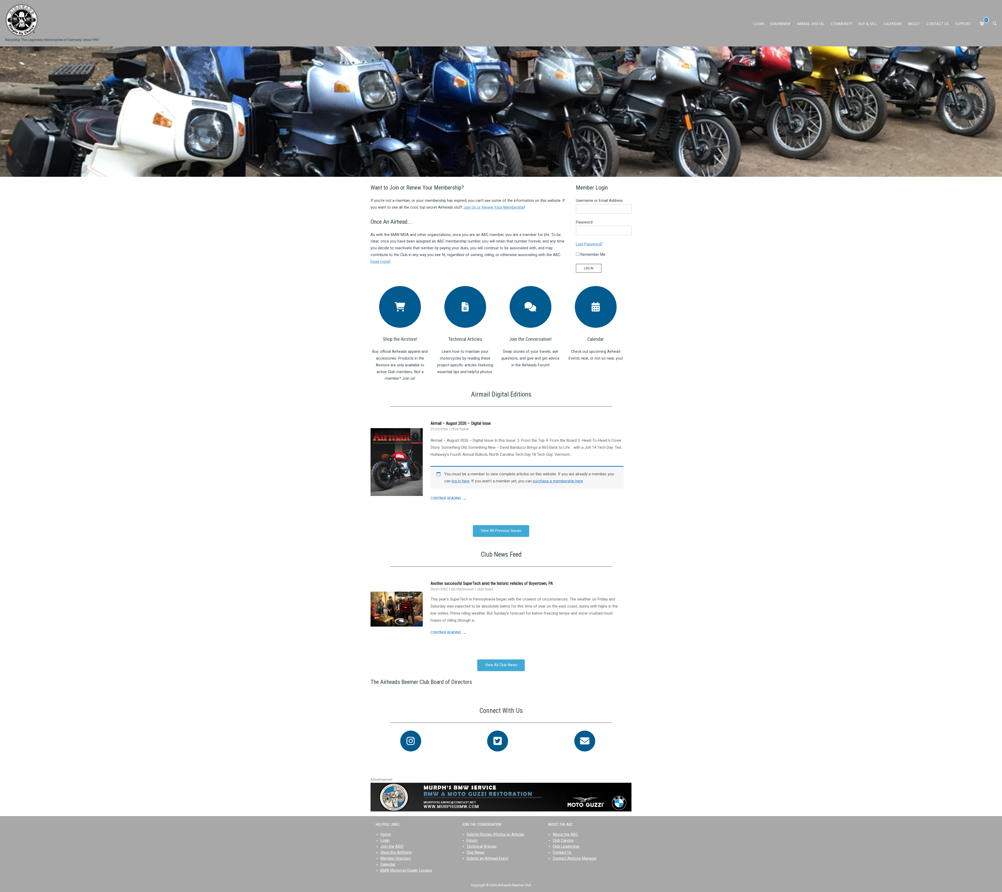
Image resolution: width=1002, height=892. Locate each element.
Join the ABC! (391, 846)
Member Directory (395, 858)
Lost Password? (589, 244)
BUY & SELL (867, 23)
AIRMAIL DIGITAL (811, 23)
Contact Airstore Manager (575, 858)
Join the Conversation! (530, 339)
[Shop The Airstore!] (400, 307)
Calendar (595, 339)
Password (584, 222)
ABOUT (914, 23)
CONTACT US (937, 23)
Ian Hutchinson (462, 589)
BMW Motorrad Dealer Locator (406, 870)
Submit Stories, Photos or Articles (495, 834)
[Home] (21, 20)
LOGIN (758, 23)
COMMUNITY (841, 23)
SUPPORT (963, 23)
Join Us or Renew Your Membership (493, 207)
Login (385, 840)
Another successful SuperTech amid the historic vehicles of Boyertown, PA (492, 583)
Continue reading (449, 498)
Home (385, 834)
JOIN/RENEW (780, 23)
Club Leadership (566, 846)
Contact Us (562, 852)
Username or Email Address (599, 200)
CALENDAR (893, 23)
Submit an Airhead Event (487, 858)
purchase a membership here (558, 481)
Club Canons (563, 840)
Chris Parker (460, 429)
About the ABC (565, 834)
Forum (472, 840)
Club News (485, 589)
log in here (460, 481)
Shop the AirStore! (396, 852)
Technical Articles (465, 339)
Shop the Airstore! (400, 339)
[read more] (380, 261)
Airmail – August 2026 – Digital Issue (461, 423)
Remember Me (592, 254)
